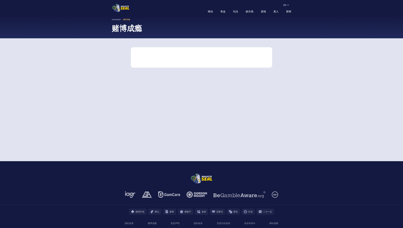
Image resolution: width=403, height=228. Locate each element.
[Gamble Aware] (239, 194)
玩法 (235, 11)
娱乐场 (249, 11)
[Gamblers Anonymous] (147, 194)
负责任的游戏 (223, 223)
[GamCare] (169, 194)
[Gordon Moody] (196, 194)
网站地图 (273, 223)
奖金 (223, 11)
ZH (284, 4)
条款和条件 (249, 223)
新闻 (288, 11)
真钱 (263, 11)
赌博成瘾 (152, 223)
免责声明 (175, 223)
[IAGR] (130, 194)
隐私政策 (129, 223)
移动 (210, 11)
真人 (276, 11)
